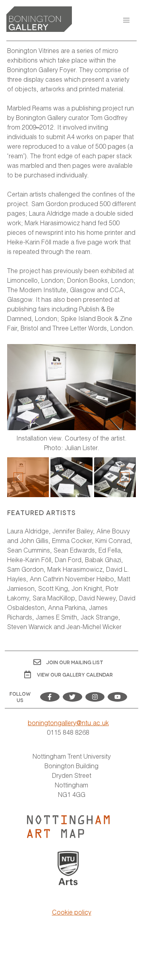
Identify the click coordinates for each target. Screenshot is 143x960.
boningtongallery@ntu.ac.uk (68, 722)
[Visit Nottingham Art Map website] (68, 827)
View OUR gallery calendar (75, 674)
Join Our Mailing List (74, 662)
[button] (126, 20)
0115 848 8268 (68, 732)
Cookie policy (71, 912)
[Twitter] (72, 697)
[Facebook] (50, 697)
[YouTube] (117, 697)
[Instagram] (95, 697)
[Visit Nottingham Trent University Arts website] (68, 868)
